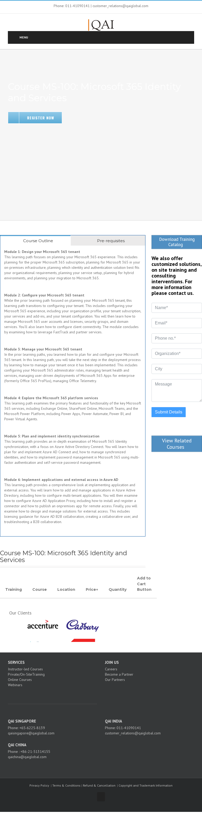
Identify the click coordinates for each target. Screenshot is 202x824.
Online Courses (20, 679)
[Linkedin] (58, 694)
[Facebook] (44, 694)
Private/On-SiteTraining (26, 674)
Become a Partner (119, 674)
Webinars (15, 684)
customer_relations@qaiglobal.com (133, 733)
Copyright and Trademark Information (146, 785)
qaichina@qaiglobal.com (27, 756)
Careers (111, 669)
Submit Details (168, 412)
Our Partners (115, 679)
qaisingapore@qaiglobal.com (31, 733)
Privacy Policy (39, 785)
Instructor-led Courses (25, 669)
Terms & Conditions (66, 785)
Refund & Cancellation (99, 785)
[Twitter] (51, 694)
